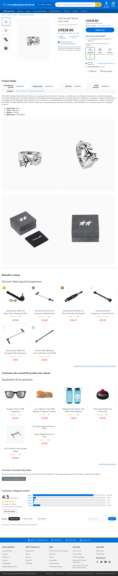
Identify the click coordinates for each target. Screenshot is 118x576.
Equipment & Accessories (26, 15)
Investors (5, 560)
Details (103, 67)
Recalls (51, 557)
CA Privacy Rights (78, 557)
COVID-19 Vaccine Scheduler (58, 551)
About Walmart (7, 551)
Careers (75, 11)
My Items (84, 11)
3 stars (30, 500)
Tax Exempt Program (55, 566)
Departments (10, 11)
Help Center (58, 540)
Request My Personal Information (79, 561)
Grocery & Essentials (39, 11)
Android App (100, 554)
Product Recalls (54, 563)
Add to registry (107, 71)
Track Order (72, 540)
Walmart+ (29, 560)
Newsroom (5, 557)
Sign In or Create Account (39, 540)
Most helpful (42, 519)
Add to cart (100, 30)
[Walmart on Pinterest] (109, 562)
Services (20, 11)
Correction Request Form (14, 479)
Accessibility (53, 560)
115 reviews (73, 24)
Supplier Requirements (9, 566)
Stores (28, 554)
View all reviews (9, 511)
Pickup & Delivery (55, 11)
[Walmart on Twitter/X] (101, 562)
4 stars (30, 497)
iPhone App (99, 551)
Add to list (93, 71)
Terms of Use (77, 551)
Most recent (14, 519)
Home (4, 15)
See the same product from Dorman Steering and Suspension (95, 366)
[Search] (98, 4)
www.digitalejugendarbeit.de (67, 44)
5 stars (30, 495)
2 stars (30, 503)
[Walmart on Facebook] (97, 562)
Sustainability (6, 563)
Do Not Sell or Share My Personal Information (80, 566)
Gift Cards (29, 563)
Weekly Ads (86, 540)
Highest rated (27, 519)
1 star (30, 505)
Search (112, 519)
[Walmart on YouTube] (105, 562)
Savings (28, 11)
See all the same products (107, 464)
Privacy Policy (77, 554)
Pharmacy (67, 11)
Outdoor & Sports (12, 15)
